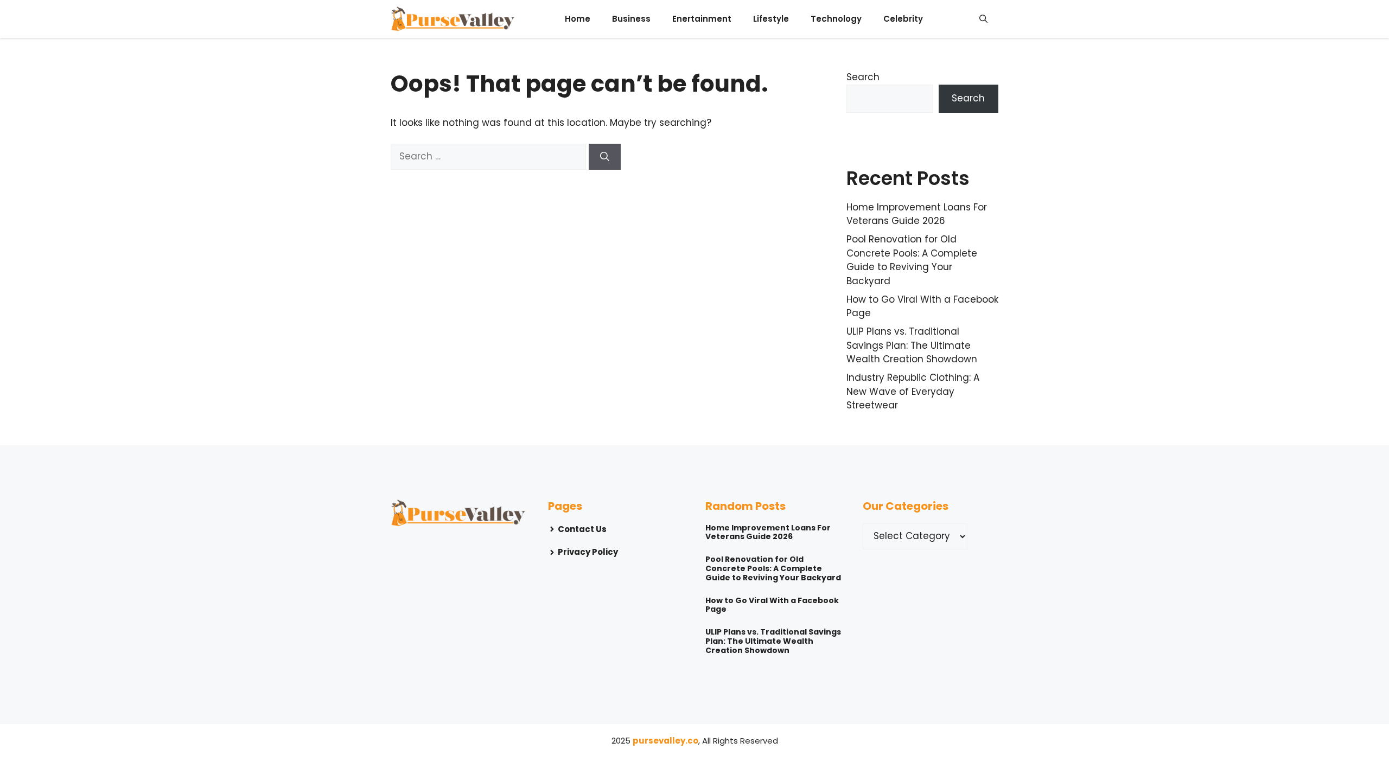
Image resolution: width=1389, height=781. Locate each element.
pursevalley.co (665, 740)
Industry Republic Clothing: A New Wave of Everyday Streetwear (912, 391)
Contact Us (582, 529)
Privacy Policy (588, 552)
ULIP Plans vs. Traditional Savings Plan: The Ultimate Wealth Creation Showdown (911, 345)
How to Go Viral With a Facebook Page (772, 605)
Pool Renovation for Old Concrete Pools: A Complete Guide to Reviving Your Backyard (911, 260)
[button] (983, 19)
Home (577, 18)
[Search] (605, 157)
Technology (836, 18)
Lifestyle (771, 18)
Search (863, 77)
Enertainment (701, 18)
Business (631, 18)
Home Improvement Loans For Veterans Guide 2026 (916, 214)
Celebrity (903, 18)
